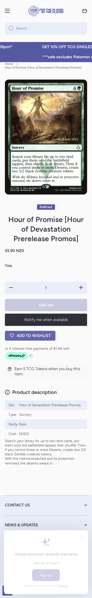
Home (9, 64)
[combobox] (46, 28)
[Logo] (46, 11)
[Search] (9, 28)
